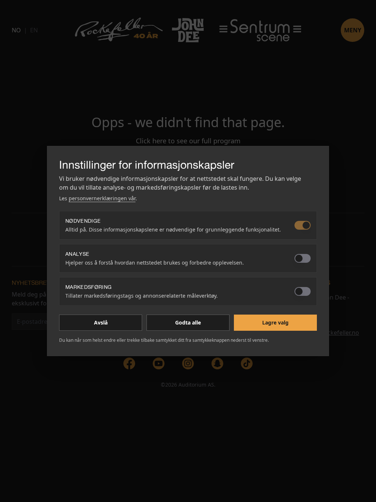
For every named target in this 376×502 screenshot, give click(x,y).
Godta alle (188, 322)
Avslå (101, 322)
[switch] (302, 225)
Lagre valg (275, 322)
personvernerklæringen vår (102, 198)
